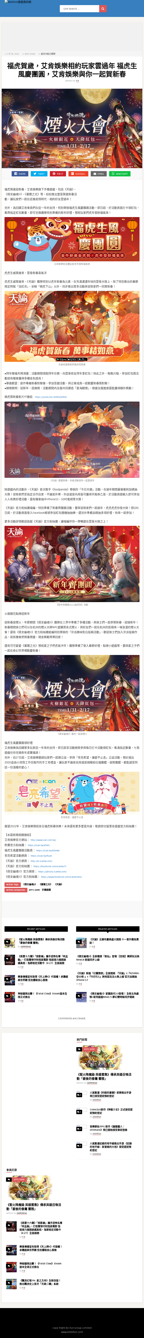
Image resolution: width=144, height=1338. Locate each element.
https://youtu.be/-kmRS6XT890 (51, 397)
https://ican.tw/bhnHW (47, 850)
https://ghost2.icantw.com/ (52, 871)
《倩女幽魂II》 (29, 884)
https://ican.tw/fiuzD (41, 856)
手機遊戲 (46, 890)
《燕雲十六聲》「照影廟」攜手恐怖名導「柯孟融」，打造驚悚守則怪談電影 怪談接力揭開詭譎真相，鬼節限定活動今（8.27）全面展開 (43, 960)
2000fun (97, 1100)
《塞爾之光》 (45, 884)
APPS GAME (34, 890)
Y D (77, 80)
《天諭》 (58, 884)
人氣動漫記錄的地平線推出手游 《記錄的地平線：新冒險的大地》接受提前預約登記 (111, 1147)
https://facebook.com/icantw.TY (50, 866)
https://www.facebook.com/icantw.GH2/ (61, 877)
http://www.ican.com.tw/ (43, 840)
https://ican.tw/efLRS (39, 845)
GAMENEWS (26, 946)
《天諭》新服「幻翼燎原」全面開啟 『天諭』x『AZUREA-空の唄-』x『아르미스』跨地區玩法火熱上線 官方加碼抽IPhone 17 (108, 977)
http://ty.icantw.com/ (41, 861)
